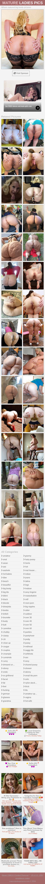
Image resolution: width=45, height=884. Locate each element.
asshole (6, 570)
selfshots (29, 654)
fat (3, 683)
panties (28, 632)
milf (26, 599)
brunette (6, 617)
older (27, 610)
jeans (27, 578)
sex (26, 657)
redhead (28, 646)
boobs (5, 610)
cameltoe (6, 628)
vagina (28, 697)
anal (4, 559)
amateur (6, 556)
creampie (6, 654)
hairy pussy (30, 559)
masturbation (31, 596)
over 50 (28, 625)
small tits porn (31, 676)
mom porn (29, 603)
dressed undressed (11, 665)
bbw (4, 578)
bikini (5, 596)
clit (4, 639)
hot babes (7, 574)
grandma (6, 701)
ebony (5, 668)
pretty (27, 639)
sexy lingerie (30, 592)
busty (5, 621)
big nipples (30, 607)
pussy (27, 643)
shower (28, 668)
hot (26, 567)
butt (4, 625)
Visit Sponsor (22, 73)
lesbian (28, 588)
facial (5, 679)
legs (27, 585)
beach (5, 581)
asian (5, 563)
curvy (5, 661)
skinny (28, 672)
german (6, 694)
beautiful (6, 585)
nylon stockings (32, 683)
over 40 (28, 621)
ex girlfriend (7, 676)
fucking (5, 690)
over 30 (28, 617)
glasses (6, 697)
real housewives (32, 570)
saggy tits (29, 650)
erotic (5, 672)
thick (27, 686)
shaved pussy (31, 665)
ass (4, 567)
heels (27, 563)
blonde (5, 603)
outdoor (28, 614)
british (5, 614)
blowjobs (6, 607)
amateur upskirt (32, 694)
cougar (5, 646)
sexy (27, 661)
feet (4, 686)
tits (26, 690)
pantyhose (29, 636)
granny (28, 556)
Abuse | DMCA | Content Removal (15, 875)
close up (6, 643)
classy (5, 636)
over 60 (28, 628)
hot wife (28, 701)
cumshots (7, 657)
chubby (6, 632)
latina (27, 581)
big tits (5, 592)
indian (28, 574)
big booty (6, 588)
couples (6, 650)
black (5, 599)
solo (27, 679)
